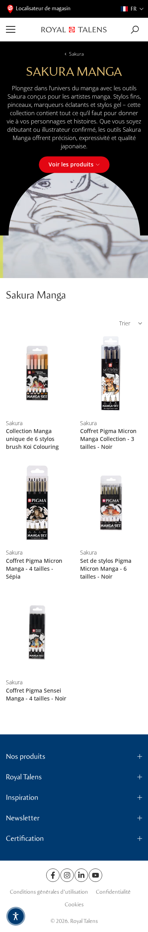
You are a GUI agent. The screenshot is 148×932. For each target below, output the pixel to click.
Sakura (76, 53)
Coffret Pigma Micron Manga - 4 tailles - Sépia (34, 568)
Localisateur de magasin (43, 8)
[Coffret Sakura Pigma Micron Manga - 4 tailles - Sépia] (37, 502)
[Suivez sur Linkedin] (81, 875)
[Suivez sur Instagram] (67, 875)
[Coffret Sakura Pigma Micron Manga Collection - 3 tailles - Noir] (111, 373)
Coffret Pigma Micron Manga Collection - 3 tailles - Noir (108, 438)
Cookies (74, 904)
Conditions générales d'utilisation (49, 892)
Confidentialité (113, 892)
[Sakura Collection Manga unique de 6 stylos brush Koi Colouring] (37, 373)
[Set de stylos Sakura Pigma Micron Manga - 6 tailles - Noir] (111, 502)
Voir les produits (71, 164)
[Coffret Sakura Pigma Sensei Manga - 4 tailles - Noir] (37, 632)
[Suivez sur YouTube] (95, 875)
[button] (132, 8)
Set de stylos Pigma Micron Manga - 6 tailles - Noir (105, 568)
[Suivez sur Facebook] (53, 875)
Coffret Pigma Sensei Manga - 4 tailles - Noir (36, 694)
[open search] (135, 30)
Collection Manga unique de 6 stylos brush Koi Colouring (32, 438)
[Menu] (21, 29)
